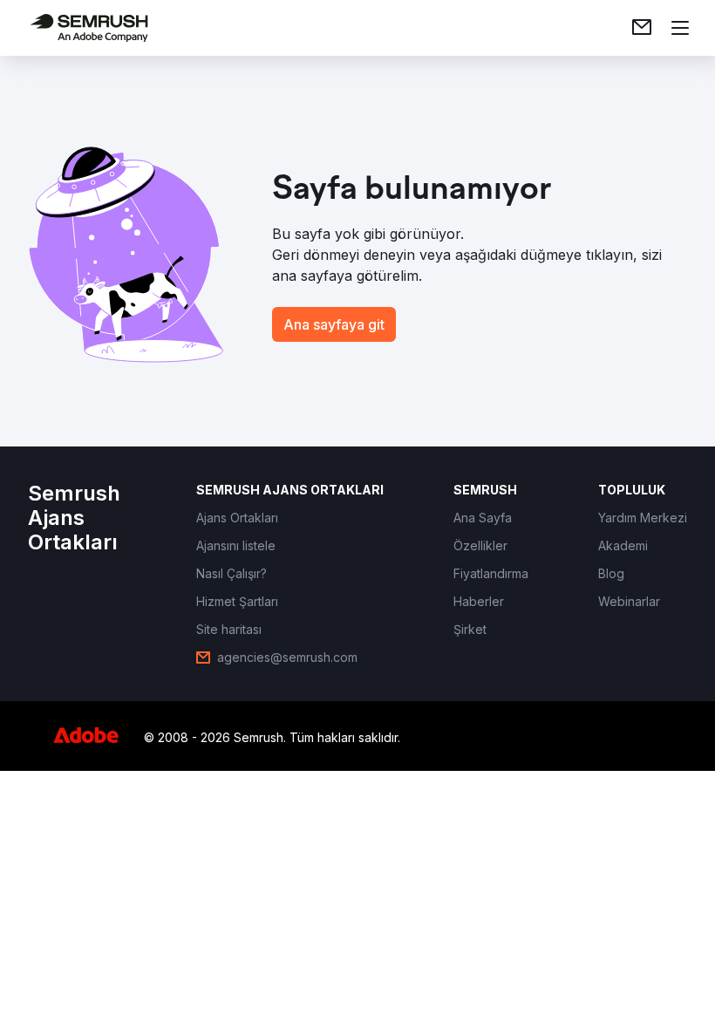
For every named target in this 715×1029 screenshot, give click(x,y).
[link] (641, 28)
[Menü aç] (680, 27)
